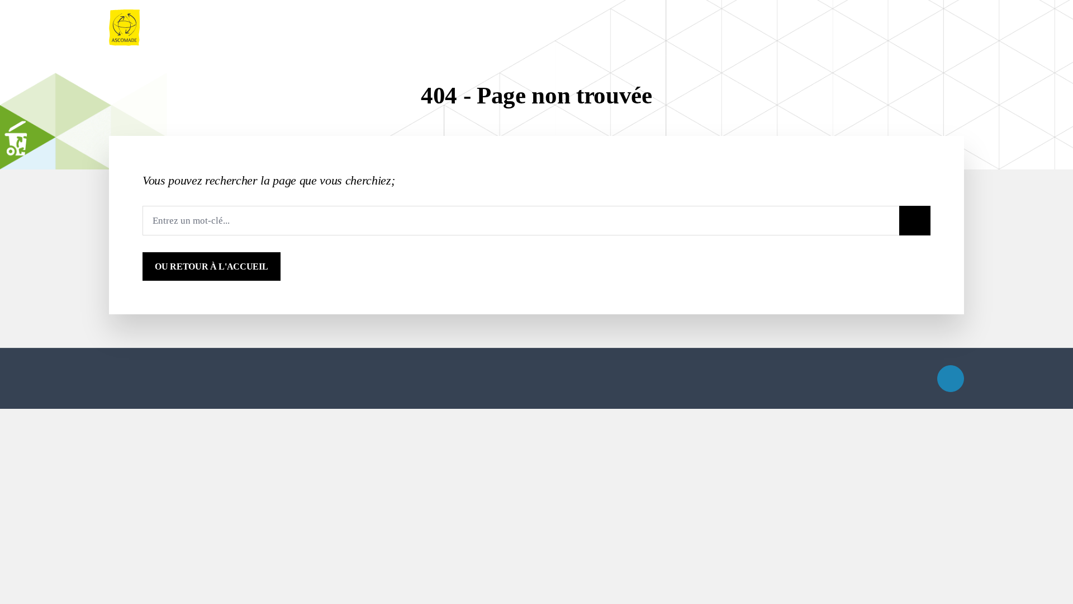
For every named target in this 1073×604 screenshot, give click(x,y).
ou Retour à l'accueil (211, 266)
